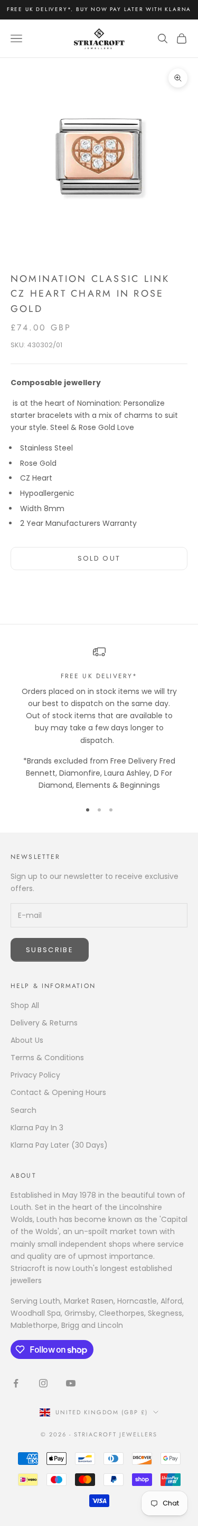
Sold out (99, 558)
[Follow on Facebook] (16, 1383)
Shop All (25, 1005)
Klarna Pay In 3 (37, 1127)
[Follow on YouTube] (70, 1383)
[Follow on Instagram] (43, 1383)
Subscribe (49, 950)
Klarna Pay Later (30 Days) (59, 1145)
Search (23, 1110)
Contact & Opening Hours (58, 1092)
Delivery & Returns (44, 1023)
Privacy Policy (35, 1075)
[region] (99, 718)
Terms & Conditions (47, 1057)
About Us (27, 1040)
